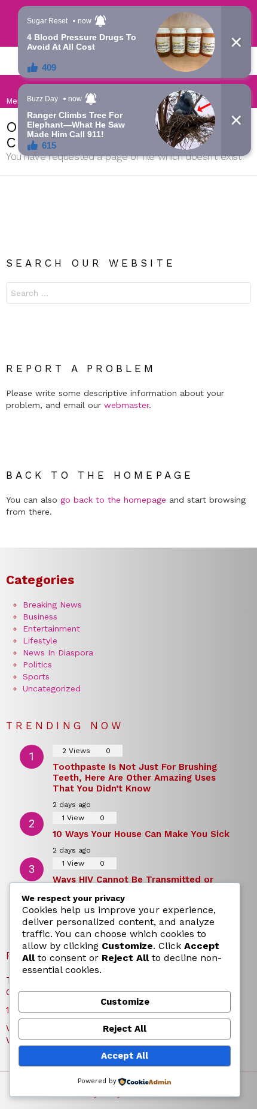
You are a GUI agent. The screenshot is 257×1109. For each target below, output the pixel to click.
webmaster (126, 405)
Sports (36, 676)
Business (40, 616)
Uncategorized (52, 688)
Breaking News (52, 604)
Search (239, 294)
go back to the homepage (113, 499)
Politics (37, 664)
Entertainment (51, 628)
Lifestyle (40, 640)
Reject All (124, 1028)
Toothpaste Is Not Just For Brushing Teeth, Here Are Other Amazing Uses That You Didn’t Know (135, 778)
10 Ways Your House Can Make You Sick (141, 834)
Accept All (124, 1055)
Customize (124, 1001)
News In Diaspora (58, 652)
